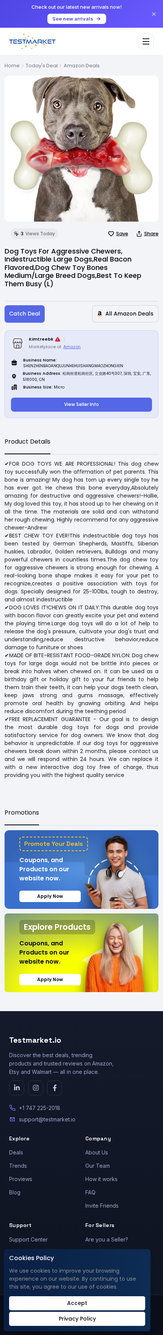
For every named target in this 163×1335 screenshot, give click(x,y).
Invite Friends (102, 1205)
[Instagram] (35, 1088)
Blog (14, 1192)
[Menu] (146, 41)
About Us (96, 1152)
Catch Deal (24, 313)
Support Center (28, 1239)
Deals (16, 1152)
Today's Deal (42, 65)
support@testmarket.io (47, 1119)
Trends (18, 1165)
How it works (101, 1179)
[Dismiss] (154, 14)
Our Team (97, 1165)
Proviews (20, 1179)
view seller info (81, 404)
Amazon (72, 347)
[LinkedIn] (16, 1088)
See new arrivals (72, 19)
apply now (50, 896)
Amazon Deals (82, 65)
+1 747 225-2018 (39, 1108)
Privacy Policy (77, 1318)
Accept (77, 1303)
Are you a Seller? (106, 1239)
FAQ (90, 1192)
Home (12, 65)
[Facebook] (54, 1088)
